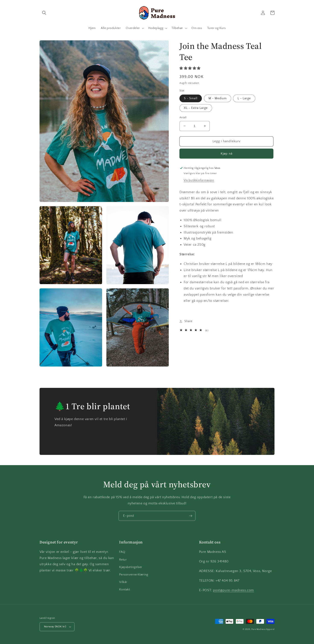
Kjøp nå (226, 153)
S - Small (190, 98)
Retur (123, 559)
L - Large (244, 98)
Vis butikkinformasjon (199, 180)
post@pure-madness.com (233, 590)
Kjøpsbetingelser (130, 567)
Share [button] (188, 321)
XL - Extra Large (196, 108)
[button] (44, 13)
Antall (182, 117)
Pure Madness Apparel (262, 629)
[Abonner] (190, 516)
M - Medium (217, 98)
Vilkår (123, 582)
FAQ (122, 552)
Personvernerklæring (133, 574)
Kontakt (124, 589)
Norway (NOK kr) (55, 626)
